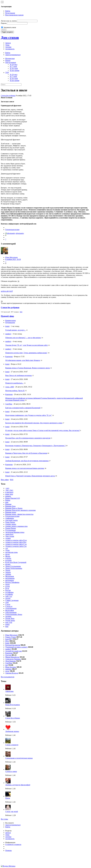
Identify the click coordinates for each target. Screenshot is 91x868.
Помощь (8, 850)
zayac (7, 671)
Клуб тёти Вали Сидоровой (15, 562)
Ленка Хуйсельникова (13, 568)
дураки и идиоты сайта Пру (15, 542)
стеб (7, 602)
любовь (8, 574)
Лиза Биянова (10, 661)
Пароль (3, 23)
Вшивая (8, 504)
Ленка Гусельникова (13, 566)
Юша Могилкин (11, 257)
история (8, 560)
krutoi (7, 326)
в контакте (9, 492)
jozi (6, 665)
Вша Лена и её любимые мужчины (18, 375)
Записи (8, 43)
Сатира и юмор (11, 771)
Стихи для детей (11, 811)
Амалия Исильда (11, 673)
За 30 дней (14, 68)
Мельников (9, 576)
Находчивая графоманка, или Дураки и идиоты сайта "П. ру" (28, 415)
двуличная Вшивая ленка (14, 532)
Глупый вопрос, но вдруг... (15, 330)
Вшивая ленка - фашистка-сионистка (19, 514)
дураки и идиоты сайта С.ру (16, 544)
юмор (7, 624)
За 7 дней (13, 66)
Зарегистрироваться (12, 55)
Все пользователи (7, 677)
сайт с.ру (8, 596)
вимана (8, 496)
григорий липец (11, 520)
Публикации (10, 322)
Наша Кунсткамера (12, 705)
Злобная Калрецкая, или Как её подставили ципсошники (27, 461)
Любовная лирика (12, 731)
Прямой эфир (7, 316)
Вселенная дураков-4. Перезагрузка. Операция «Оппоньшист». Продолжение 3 (35, 446)
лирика (8, 572)
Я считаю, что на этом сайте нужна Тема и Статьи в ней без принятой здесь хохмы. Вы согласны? (42, 430)
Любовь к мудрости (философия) (17, 785)
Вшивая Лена (10, 506)
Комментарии (10, 320)
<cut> (7, 488)
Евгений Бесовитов (12, 645)
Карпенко (9, 356)
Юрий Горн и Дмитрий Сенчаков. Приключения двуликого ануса (30, 476)
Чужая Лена (9, 618)
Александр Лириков (13, 659)
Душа (7, 550)
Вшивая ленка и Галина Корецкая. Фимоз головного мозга (27, 368)
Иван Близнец (10, 667)
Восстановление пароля (14, 15)
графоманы (9, 518)
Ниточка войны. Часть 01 (15, 391)
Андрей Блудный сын (13, 651)
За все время (14, 70)
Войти (7, 11)
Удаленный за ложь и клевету (16, 647)
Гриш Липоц (10, 522)
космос (8, 564)
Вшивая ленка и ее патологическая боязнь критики (24, 468)
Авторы (8, 47)
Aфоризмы (9, 691)
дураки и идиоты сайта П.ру (16, 540)
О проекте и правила (13, 844)
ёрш (6, 626)
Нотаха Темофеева (12, 582)
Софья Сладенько (12, 600)
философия (9, 610)
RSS (21, 312)
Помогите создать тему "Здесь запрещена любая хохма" (26, 353)
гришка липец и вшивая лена (16, 526)
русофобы (9, 594)
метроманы (9, 580)
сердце (7, 598)
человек (8, 616)
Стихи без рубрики (8, 95)
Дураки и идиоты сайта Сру (16, 546)
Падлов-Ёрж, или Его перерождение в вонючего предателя (27, 438)
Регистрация (10, 13)
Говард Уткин (10, 637)
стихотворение (11, 608)
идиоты (8, 558)
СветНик (8, 404)
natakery (8, 334)
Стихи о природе (11, 745)
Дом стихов (10, 38)
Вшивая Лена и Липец (13, 508)
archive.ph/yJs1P (7, 291)
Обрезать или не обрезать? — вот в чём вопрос (23, 338)
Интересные (10, 58)
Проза (7, 798)
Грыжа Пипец (10, 528)
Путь (7, 588)
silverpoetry (20, 233)
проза (7, 584)
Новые (7, 60)
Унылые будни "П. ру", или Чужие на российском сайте (26, 345)
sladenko (8, 669)
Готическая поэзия (12, 229)
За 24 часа (13, 64)
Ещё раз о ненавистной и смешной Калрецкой (22, 408)
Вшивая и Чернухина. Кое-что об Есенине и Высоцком (26, 453)
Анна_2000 (9, 387)
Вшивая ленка (10, 512)
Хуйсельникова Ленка (13, 614)
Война (7, 500)
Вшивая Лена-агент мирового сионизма (20, 510)
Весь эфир (5, 480)
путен (7, 586)
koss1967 (8, 639)
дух (6, 548)
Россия (8, 590)
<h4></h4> (9, 490)
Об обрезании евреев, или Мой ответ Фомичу (22, 360)
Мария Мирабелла (12, 657)
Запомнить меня (9, 27)
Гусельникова (10, 530)
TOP (7, 72)
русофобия (9, 592)
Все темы (4, 819)
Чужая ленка (10, 620)
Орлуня (8, 655)
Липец (7, 570)
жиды (7, 554)
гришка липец (10, 524)
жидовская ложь (11, 552)
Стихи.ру (8, 606)
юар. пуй (8, 622)
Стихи (7, 604)
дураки (8, 538)
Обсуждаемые (10, 62)
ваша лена (9, 494)
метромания (9, 578)
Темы (7, 45)
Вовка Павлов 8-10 (12, 498)
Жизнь (7, 556)
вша (6, 502)
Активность (9, 49)
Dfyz (7, 641)
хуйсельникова (11, 612)
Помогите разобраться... (14, 383)
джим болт (9, 534)
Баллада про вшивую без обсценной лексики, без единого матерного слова (33, 423)
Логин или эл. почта (8, 21)
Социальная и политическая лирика (19, 758)
